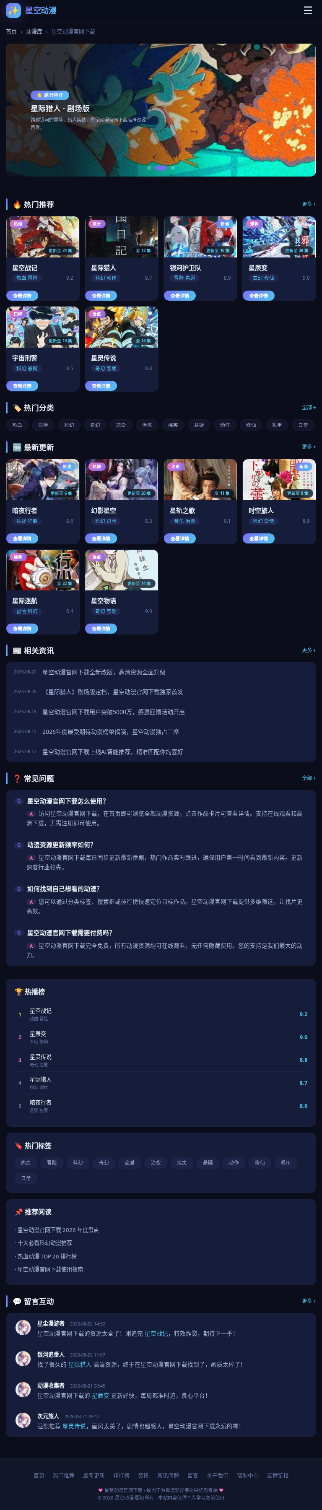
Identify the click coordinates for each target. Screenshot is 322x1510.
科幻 (69, 425)
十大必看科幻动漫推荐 (45, 1243)
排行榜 (121, 1475)
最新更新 (94, 1475)
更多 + (309, 204)
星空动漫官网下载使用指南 (50, 1269)
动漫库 (34, 31)
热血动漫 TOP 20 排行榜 (47, 1256)
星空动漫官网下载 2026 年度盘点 (58, 1230)
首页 (11, 31)
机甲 (277, 425)
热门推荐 (64, 1475)
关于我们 (218, 1475)
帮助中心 (248, 1475)
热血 (17, 425)
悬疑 (199, 425)
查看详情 (22, 296)
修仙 (251, 425)
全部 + (309, 407)
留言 (192, 1475)
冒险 (43, 425)
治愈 (147, 425)
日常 (303, 425)
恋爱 (121, 425)
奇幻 (95, 425)
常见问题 (168, 1475)
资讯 (143, 1475)
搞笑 (173, 425)
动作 (225, 425)
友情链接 (278, 1475)
